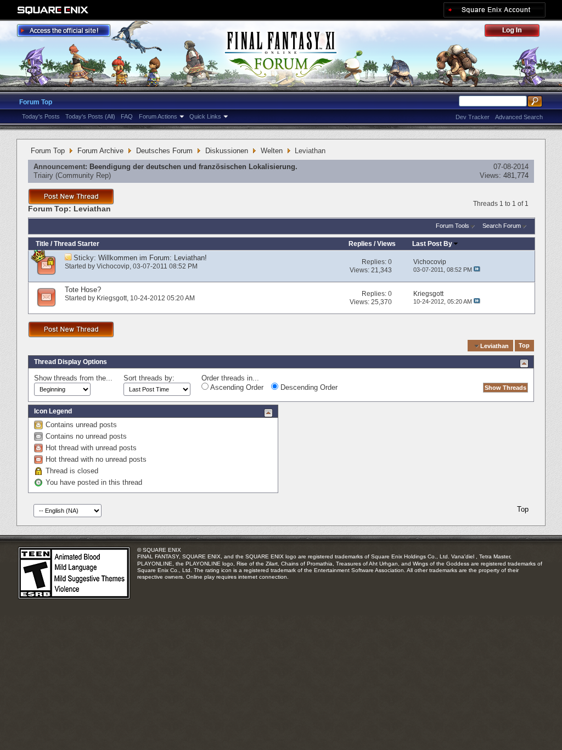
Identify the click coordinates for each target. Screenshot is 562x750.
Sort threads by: (149, 378)
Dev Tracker (473, 117)
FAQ (127, 116)
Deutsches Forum (164, 151)
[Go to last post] (477, 269)
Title (42, 244)
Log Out (517, 32)
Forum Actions (158, 116)
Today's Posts (41, 116)
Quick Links (205, 116)
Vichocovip (113, 266)
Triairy (43, 175)
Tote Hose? (83, 290)
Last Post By (432, 244)
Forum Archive (100, 151)
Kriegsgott (112, 298)
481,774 (516, 175)
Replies (360, 244)
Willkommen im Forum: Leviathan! (152, 258)
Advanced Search (519, 117)
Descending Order (308, 387)
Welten (272, 151)
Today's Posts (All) (90, 116)
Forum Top (35, 102)
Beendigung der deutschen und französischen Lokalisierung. (193, 167)
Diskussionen (226, 151)
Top (524, 346)
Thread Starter (76, 244)
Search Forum (501, 225)
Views (386, 244)
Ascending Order (236, 387)
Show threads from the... (73, 378)
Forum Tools (452, 225)
